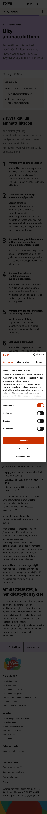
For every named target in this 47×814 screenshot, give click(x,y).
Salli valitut (23, 448)
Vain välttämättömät (23, 457)
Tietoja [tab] (39, 362)
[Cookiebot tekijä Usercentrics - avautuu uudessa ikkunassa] (33, 355)
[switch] (40, 413)
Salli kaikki (23, 440)
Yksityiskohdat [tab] (23, 362)
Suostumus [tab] (8, 362)
